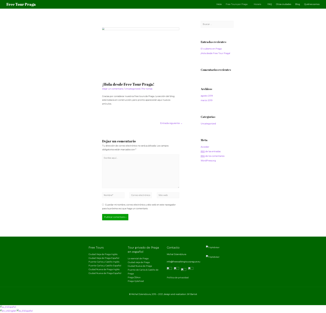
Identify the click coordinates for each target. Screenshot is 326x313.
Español (12, 307)
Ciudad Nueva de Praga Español (105, 273)
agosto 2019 (207, 96)
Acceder (205, 147)
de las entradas (211, 151)
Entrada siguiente (171, 123)
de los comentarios (212, 156)
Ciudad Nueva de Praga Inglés (104, 269)
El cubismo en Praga (211, 49)
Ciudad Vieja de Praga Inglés (103, 254)
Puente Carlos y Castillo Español (105, 265)
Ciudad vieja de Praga (139, 262)
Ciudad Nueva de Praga (140, 266)
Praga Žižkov (134, 277)
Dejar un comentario (112, 89)
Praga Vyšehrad (136, 281)
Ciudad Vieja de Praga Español (104, 258)
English (13, 311)
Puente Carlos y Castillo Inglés (104, 262)
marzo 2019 (206, 100)
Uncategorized (132, 89)
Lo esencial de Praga (138, 258)
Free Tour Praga (21, 4)
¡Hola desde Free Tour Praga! (215, 53)
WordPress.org (208, 160)
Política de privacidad (178, 277)
